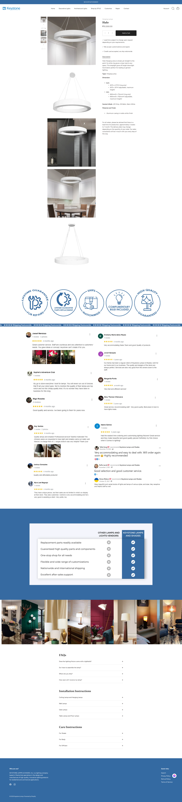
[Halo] (44, 20)
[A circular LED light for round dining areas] (44, 26)
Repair (118, 8)
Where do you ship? (66, 674)
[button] (174, 776)
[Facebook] (10, 784)
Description (106, 57)
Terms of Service (167, 782)
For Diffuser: (63, 745)
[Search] (173, 8)
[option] (43, 20)
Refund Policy (166, 779)
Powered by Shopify (30, 796)
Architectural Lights (80, 8)
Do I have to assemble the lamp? (70, 667)
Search (163, 773)
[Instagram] (15, 784)
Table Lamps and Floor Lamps (69, 716)
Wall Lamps (63, 703)
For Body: (62, 739)
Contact (126, 8)
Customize (108, 8)
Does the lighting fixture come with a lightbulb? (75, 661)
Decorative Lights (64, 8)
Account (166, 8)
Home (53, 8)
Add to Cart (126, 33)
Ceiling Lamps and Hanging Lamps (70, 697)
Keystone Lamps (19, 796)
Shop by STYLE (96, 8)
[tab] (107, 57)
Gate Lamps (63, 710)
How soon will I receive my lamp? (70, 680)
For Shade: (62, 733)
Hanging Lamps (107, 19)
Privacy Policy (165, 776)
